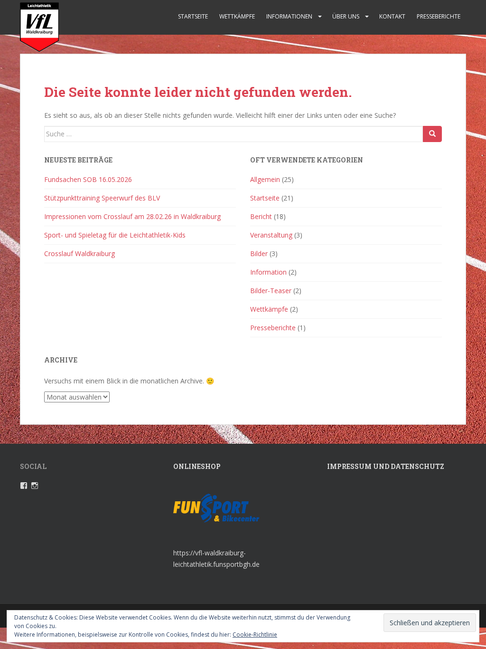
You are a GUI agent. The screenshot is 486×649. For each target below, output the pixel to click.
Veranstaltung (271, 234)
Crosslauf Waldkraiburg (79, 253)
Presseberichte (438, 16)
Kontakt (392, 16)
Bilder (259, 253)
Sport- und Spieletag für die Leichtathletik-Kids (115, 234)
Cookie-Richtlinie (255, 634)
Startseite (193, 16)
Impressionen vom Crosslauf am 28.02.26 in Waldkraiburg (132, 216)
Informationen (289, 16)
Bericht (261, 216)
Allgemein (265, 179)
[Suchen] (432, 134)
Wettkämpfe (237, 16)
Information (268, 272)
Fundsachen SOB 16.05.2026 (88, 179)
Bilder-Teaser (270, 290)
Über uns (345, 16)
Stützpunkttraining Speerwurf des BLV (102, 197)
